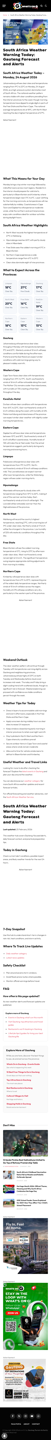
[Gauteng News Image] (25, 1349)
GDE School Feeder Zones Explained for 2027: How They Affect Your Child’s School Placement (32, 1202)
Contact (36, 1424)
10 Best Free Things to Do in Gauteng (23, 1072)
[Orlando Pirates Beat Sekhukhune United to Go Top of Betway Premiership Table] (25, 1143)
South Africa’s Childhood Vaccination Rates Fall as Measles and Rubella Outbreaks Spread (31, 1174)
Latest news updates (15, 957)
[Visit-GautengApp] (24, 1401)
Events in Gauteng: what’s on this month (25, 1017)
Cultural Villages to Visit (17, 1096)
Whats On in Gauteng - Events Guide (23, 1064)
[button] (45, 6)
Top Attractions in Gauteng (19, 1080)
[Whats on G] (25, 5)
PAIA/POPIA (16, 1424)
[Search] (41, 6)
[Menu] (4, 6)
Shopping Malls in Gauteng (19, 1104)
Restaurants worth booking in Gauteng (25, 1029)
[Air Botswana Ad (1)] (25, 1273)
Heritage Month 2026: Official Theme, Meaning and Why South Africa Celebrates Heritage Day (32, 1188)
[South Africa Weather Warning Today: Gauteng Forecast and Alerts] (25, 44)
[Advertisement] (25, 147)
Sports (7, 1154)
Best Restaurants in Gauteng (19, 1088)
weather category (32, 781)
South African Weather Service (20, 797)
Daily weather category (16, 953)
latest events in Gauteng (32, 771)
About (26, 1424)
